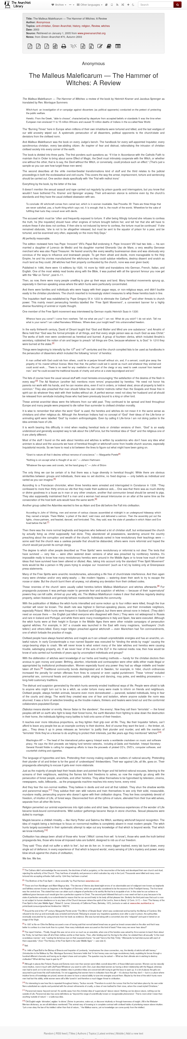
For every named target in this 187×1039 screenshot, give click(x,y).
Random (49, 1033)
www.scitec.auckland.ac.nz (142, 903)
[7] (48, 522)
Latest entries (106, 1033)
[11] (50, 789)
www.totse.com (92, 880)
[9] (42, 668)
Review (95, 26)
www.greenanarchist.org (92, 33)
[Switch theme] (133, 4)
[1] (130, 297)
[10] (159, 732)
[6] (96, 498)
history (76, 26)
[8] (158, 585)
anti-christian (43, 26)
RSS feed (61, 1033)
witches (105, 26)
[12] (46, 829)
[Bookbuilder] (106, 4)
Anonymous (43, 22)
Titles (72, 1033)
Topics (92, 1033)
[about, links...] (71, 4)
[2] (53, 343)
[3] (37, 380)
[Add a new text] (128, 4)
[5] (55, 478)
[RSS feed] (117, 4)
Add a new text (134, 1033)
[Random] (122, 4)
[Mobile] (112, 4)
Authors (81, 1033)
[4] (119, 453)
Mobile (120, 1033)
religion (86, 26)
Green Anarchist (61, 26)
